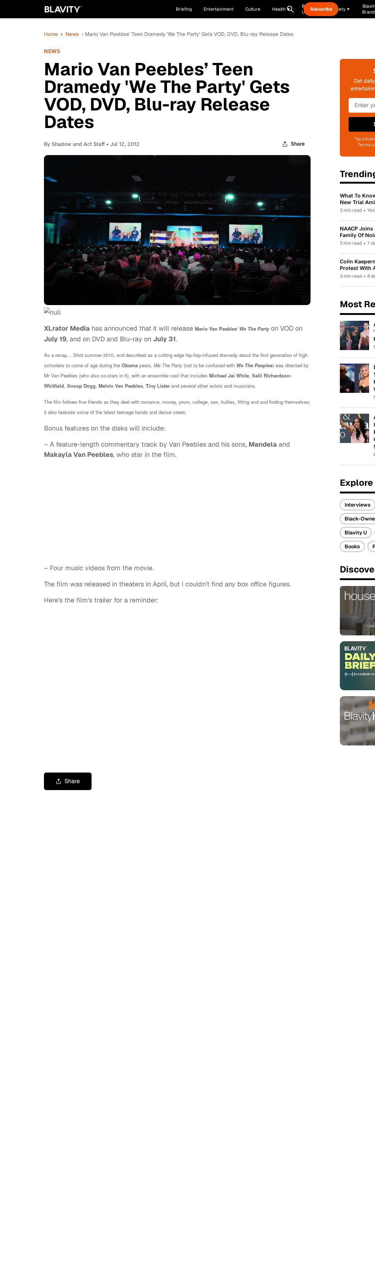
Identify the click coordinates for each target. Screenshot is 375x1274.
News (72, 34)
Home (51, 34)
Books (352, 546)
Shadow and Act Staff (78, 144)
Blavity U (356, 532)
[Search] (290, 9)
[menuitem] (281, 9)
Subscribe (321, 9)
